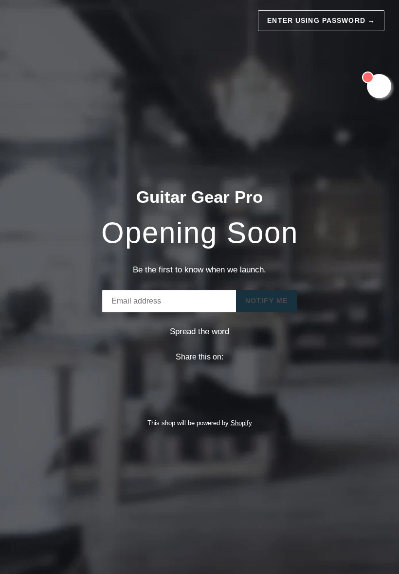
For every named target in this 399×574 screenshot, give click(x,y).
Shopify (241, 423)
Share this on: (199, 357)
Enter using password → (321, 20)
